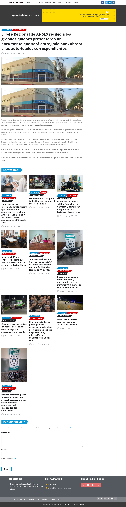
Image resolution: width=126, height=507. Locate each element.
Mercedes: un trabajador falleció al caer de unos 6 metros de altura (42, 201)
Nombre (4, 450)
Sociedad (48, 2)
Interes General (57, 2)
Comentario (5, 433)
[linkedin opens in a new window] (110, 2)
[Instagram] (83, 485)
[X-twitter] (98, 485)
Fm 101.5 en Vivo (32, 2)
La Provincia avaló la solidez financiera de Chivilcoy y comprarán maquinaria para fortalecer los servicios (68, 206)
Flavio (6, 53)
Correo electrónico (8, 459)
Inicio (41, 2)
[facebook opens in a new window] (102, 2)
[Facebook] (93, 485)
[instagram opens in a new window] (113, 2)
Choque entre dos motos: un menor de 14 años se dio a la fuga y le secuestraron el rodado (14, 328)
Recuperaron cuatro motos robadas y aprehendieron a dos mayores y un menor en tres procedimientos (69, 282)
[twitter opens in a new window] (106, 2)
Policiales (68, 2)
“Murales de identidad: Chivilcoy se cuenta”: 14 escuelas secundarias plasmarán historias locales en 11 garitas (41, 264)
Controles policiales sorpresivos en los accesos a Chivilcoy (67, 322)
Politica (75, 2)
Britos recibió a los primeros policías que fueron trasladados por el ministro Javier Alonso (13, 261)
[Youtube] (88, 485)
